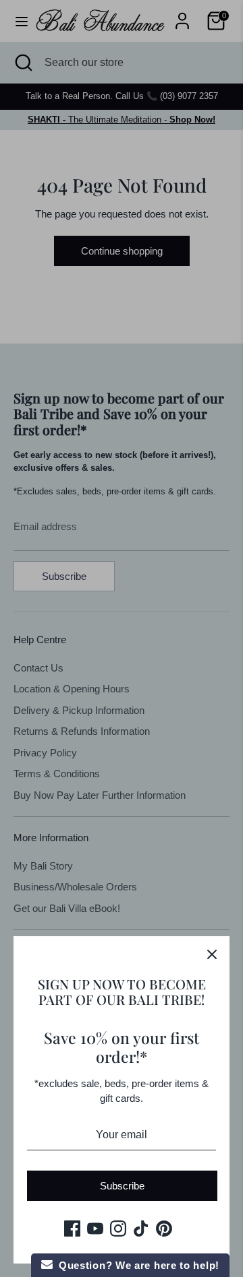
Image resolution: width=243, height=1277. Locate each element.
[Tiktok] (141, 1228)
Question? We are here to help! (136, 1265)
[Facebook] (72, 1228)
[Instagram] (118, 1228)
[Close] (212, 954)
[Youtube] (95, 1228)
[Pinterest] (164, 1228)
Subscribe (122, 1185)
